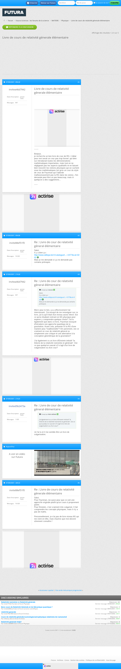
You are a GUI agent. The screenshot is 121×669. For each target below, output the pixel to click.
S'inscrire (32, 3)
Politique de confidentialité (95, 660)
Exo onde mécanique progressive (68, 590)
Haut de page (111, 660)
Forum (10, 20)
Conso (67, 660)
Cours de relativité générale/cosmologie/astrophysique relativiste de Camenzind (34, 617)
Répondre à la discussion (19, 27)
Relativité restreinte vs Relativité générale (18, 602)
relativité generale (8, 612)
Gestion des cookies (77, 660)
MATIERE (55, 20)
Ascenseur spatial (46, 590)
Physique (65, 20)
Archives (60, 660)
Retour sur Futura (48, 3)
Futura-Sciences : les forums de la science (32, 20)
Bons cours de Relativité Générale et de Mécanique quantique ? (27, 607)
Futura (53, 660)
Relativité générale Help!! (11, 622)
